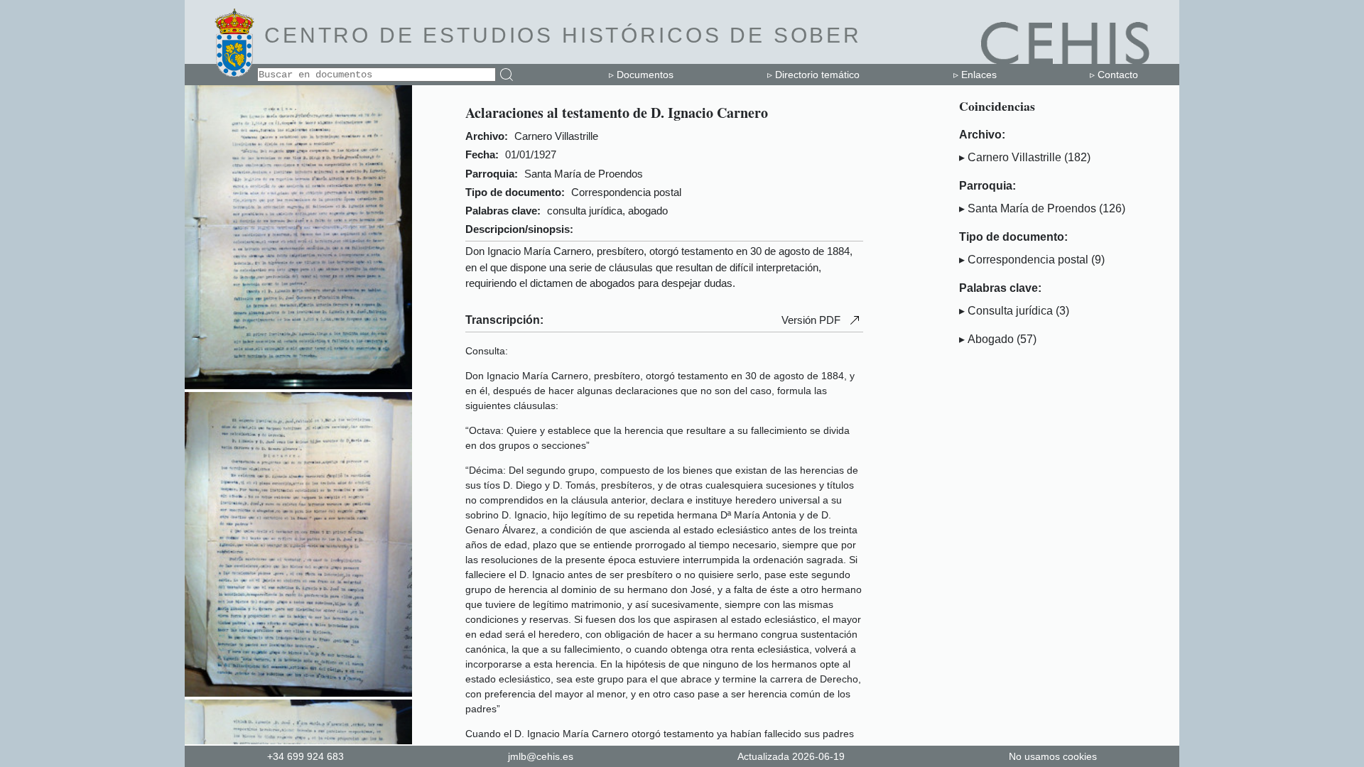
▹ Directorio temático (813, 74)
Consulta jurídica (1010, 311)
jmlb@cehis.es (540, 756)
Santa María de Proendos (1032, 208)
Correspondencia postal (1028, 260)
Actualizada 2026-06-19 (791, 756)
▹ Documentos (641, 74)
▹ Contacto (1114, 74)
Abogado (991, 339)
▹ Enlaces (975, 74)
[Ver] (298, 385)
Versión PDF (810, 320)
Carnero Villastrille (1014, 157)
